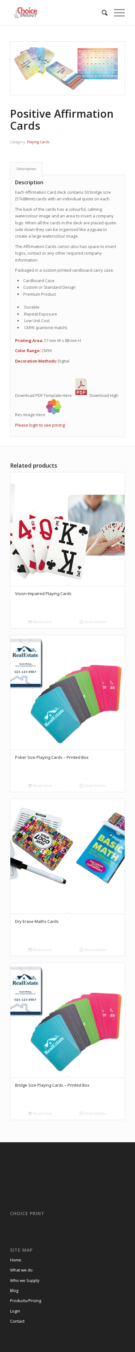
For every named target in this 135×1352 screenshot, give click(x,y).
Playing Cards (38, 141)
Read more (42, 621)
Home (15, 1260)
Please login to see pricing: (40, 425)
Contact (17, 1321)
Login (15, 1311)
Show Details (94, 621)
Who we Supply (25, 1280)
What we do (21, 1270)
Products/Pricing (25, 1300)
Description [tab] (26, 168)
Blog (14, 1290)
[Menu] (116, 12)
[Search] (101, 12)
